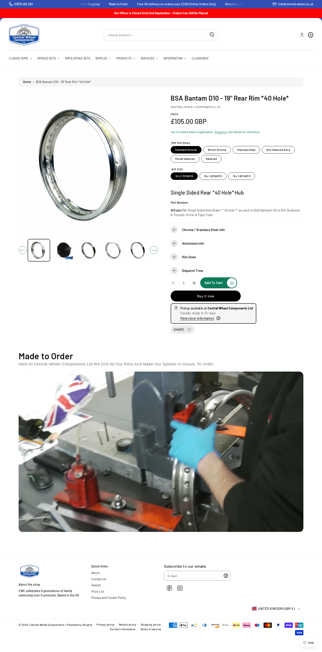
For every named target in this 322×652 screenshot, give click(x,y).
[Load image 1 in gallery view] (39, 250)
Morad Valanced (185, 158)
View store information (197, 318)
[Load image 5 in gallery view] (137, 250)
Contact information (123, 629)
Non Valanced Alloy (278, 149)
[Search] (212, 35)
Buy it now (205, 296)
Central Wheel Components (47, 624)
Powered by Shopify (79, 624)
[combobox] (161, 35)
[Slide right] (154, 250)
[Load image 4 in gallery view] (113, 250)
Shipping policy (151, 624)
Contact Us (98, 579)
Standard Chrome (186, 149)
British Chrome (217, 149)
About (95, 573)
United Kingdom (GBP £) (276, 608)
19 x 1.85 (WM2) (213, 176)
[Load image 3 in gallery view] (88, 250)
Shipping (220, 132)
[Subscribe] (226, 576)
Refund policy (127, 624)
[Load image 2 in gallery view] (63, 250)
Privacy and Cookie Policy (108, 598)
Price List (97, 591)
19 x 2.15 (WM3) (184, 176)
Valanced (211, 158)
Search (96, 585)
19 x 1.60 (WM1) (241, 176)
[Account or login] (302, 35)
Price (175, 114)
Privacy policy (106, 624)
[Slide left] (23, 250)
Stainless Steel (246, 149)
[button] (236, 230)
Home (27, 82)
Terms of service (150, 629)
